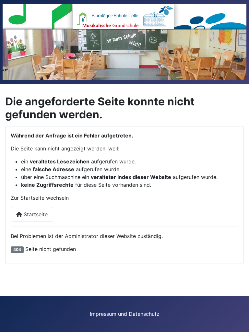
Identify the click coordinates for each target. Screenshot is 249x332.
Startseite (35, 214)
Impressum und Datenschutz (125, 314)
